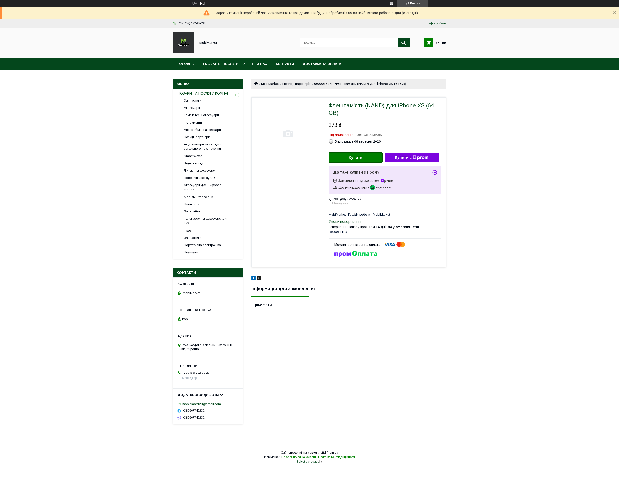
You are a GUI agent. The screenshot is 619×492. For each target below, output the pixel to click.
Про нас (259, 64)
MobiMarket (270, 84)
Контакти (285, 64)
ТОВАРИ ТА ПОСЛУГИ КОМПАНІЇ (205, 93)
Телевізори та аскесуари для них (206, 221)
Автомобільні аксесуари (202, 130)
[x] (259, 279)
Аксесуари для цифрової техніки (203, 187)
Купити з (403, 157)
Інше (187, 230)
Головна (185, 64)
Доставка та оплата (322, 64)
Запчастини (192, 100)
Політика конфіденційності (336, 457)
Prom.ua (332, 452)
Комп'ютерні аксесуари (201, 115)
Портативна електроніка (202, 245)
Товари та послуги (220, 64)
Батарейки (192, 211)
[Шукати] (404, 42)
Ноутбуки (191, 252)
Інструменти (193, 122)
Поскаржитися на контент (298, 457)
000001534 (323, 84)
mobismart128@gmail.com (201, 404)
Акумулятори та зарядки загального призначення (202, 146)
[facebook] (253, 279)
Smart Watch (193, 156)
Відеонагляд (193, 163)
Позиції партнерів (296, 84)
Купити (355, 157)
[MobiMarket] (183, 51)
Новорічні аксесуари (199, 178)
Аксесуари (192, 108)
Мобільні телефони (198, 197)
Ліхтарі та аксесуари (199, 170)
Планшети (191, 204)
